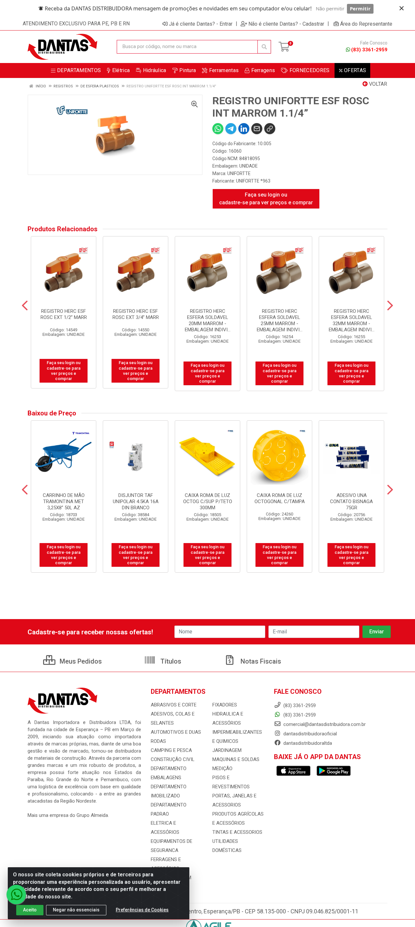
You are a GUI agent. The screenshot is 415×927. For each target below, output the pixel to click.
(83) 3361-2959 (369, 50)
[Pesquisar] (264, 47)
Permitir (360, 8)
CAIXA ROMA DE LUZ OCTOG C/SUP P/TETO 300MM (207, 501)
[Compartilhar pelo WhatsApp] (217, 128)
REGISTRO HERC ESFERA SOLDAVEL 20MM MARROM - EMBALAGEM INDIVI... (208, 320)
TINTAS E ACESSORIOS (237, 832)
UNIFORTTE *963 (253, 181)
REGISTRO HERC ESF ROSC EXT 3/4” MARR (136, 314)
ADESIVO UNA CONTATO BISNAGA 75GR (351, 501)
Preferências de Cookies (142, 909)
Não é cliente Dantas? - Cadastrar (286, 23)
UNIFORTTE (239, 173)
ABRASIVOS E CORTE (173, 705)
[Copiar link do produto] (269, 128)
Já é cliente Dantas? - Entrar (200, 23)
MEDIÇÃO (222, 768)
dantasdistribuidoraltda (307, 743)
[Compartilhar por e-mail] (256, 128)
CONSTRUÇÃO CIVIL (173, 759)
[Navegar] (25, 305)
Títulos (170, 661)
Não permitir (330, 8)
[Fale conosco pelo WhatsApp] (16, 894)
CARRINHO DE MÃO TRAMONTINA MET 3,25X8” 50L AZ (64, 501)
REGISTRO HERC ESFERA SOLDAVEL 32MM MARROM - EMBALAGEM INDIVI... (351, 320)
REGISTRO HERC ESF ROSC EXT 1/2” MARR (64, 314)
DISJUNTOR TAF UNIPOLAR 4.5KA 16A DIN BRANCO (136, 501)
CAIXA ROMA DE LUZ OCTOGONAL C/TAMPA (280, 498)
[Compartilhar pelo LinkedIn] (243, 128)
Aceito (30, 909)
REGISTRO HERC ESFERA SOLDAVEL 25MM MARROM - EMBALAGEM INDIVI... (279, 320)
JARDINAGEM (227, 750)
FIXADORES (224, 705)
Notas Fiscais (260, 661)
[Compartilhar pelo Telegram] (230, 128)
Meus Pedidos (80, 661)
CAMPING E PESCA (171, 750)
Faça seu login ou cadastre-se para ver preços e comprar (266, 199)
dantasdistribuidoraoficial (309, 734)
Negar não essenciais (76, 909)
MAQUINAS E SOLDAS (235, 759)
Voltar (377, 84)
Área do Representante (366, 23)
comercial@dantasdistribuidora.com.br (324, 724)
